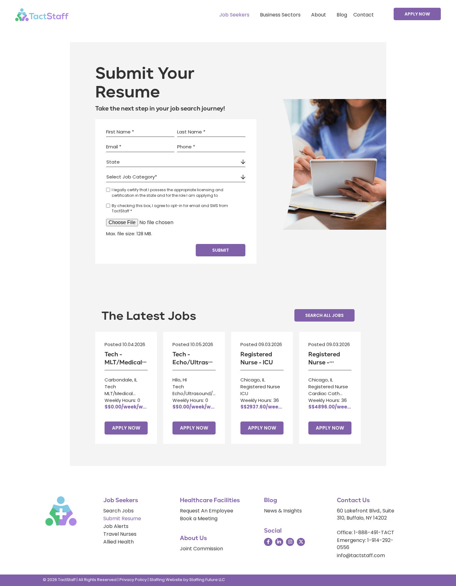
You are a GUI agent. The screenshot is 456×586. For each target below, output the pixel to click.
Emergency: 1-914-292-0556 (365, 544)
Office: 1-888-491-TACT (365, 532)
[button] (417, 14)
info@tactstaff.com (361, 555)
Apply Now (126, 428)
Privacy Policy (133, 580)
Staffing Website (166, 580)
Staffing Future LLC (207, 580)
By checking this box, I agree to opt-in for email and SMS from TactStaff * (170, 208)
